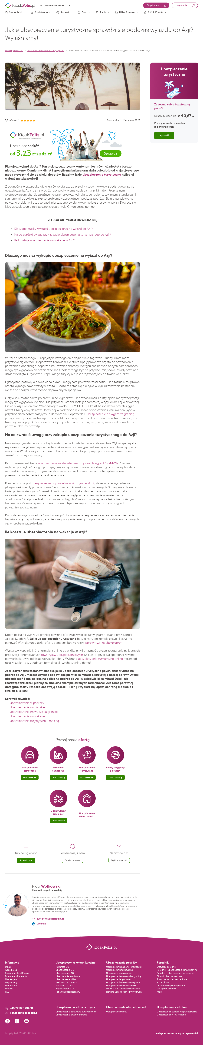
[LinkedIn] (26, 1021)
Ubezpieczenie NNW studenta (171, 1014)
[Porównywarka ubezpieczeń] (20, 5)
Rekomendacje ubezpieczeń (171, 985)
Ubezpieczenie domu (116, 1011)
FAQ (7, 991)
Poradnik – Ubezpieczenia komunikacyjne (177, 969)
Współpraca (11, 969)
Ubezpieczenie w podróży (27, 703)
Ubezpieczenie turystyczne (119, 969)
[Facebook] (17, 1021)
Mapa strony (11, 982)
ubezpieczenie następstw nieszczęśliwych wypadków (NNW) (78, 463)
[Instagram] (7, 1021)
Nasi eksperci (11, 979)
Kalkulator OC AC (64, 985)
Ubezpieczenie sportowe (118, 979)
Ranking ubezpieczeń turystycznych (124, 991)
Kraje (159, 991)
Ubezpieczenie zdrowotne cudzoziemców (76, 1011)
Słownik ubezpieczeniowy (169, 976)
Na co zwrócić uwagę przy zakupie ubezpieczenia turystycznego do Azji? (62, 235)
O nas (8, 966)
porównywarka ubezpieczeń (103, 643)
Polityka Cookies (165, 1033)
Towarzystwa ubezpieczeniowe (172, 979)
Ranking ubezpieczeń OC (68, 991)
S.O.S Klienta (163, 982)
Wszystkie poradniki (166, 966)
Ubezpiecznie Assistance (68, 976)
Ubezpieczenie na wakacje (27, 716)
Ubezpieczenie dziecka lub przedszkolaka (177, 1011)
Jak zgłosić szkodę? (166, 988)
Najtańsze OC (62, 966)
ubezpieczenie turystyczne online (100, 659)
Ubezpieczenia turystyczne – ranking (34, 721)
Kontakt (9, 988)
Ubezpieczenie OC (65, 969)
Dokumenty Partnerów (16, 976)
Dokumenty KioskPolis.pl (17, 973)
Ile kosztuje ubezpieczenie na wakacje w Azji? (44, 240)
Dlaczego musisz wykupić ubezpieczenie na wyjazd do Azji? (53, 229)
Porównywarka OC (14, 50)
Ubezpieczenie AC (65, 973)
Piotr (46, 886)
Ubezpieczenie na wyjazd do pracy (123, 982)
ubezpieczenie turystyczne (101, 175)
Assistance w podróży (66, 982)
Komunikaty (11, 985)
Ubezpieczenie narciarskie (27, 707)
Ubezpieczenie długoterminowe (71, 1014)
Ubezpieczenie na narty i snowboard (123, 966)
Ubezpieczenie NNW (66, 979)
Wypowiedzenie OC (65, 988)
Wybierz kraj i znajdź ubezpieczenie (123, 988)
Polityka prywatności (186, 1033)
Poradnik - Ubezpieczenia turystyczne (45, 50)
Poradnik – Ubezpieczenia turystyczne (175, 973)
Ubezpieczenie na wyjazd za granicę (34, 712)
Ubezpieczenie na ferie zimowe (121, 985)
